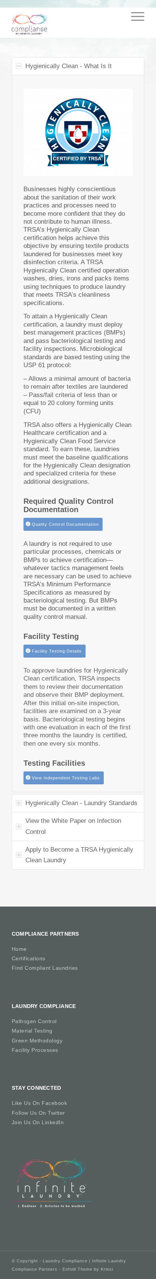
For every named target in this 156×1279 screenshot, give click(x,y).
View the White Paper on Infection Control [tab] (73, 826)
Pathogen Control (34, 1021)
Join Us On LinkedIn (38, 1122)
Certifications (28, 958)
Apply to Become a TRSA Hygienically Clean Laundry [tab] (79, 855)
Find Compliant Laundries (45, 968)
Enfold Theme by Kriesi (87, 1269)
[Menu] (133, 16)
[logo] (65, 23)
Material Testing (32, 1031)
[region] (78, 433)
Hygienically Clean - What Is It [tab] (68, 66)
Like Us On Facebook (39, 1103)
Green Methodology (37, 1041)
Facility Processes (35, 1050)
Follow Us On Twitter (38, 1113)
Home (19, 949)
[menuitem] (133, 14)
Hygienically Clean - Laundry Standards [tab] (81, 803)
